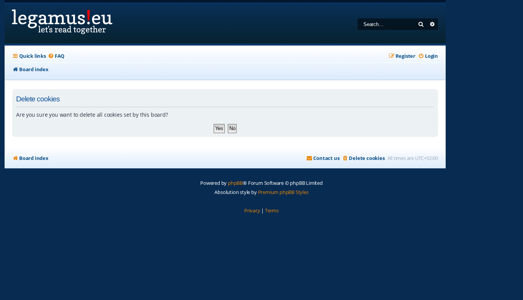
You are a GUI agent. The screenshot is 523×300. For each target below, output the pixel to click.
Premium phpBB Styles (283, 192)
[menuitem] (56, 56)
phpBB (235, 182)
